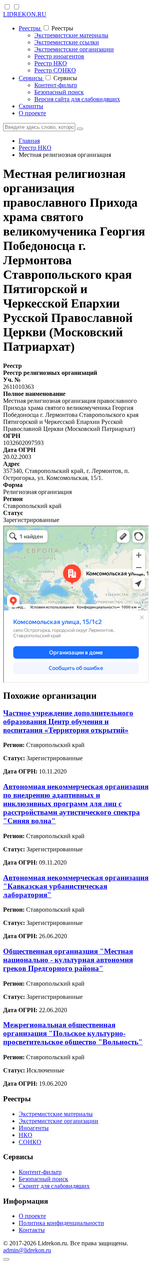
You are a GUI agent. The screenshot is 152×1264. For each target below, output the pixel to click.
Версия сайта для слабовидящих (77, 99)
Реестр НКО (50, 63)
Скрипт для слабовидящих (54, 1186)
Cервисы (31, 78)
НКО (25, 1135)
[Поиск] (80, 129)
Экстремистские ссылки (66, 42)
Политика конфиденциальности (61, 1223)
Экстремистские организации (74, 49)
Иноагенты (34, 1128)
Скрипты (31, 106)
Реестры (30, 28)
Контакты (32, 1230)
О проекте (32, 113)
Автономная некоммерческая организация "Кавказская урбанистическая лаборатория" (75, 886)
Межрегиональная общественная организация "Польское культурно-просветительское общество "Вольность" (73, 1033)
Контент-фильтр (55, 85)
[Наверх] (6, 1259)
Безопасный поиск (59, 92)
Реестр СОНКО (55, 70)
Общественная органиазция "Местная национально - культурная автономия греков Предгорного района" (68, 959)
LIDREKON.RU (24, 14)
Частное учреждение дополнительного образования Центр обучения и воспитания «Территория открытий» (68, 721)
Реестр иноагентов (59, 56)
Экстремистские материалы (71, 35)
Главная (29, 140)
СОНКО (30, 1142)
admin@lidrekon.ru (27, 1250)
